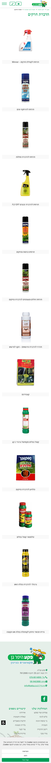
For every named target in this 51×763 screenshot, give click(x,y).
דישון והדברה (42, 729)
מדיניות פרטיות (20, 733)
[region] (25, 10)
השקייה (44, 725)
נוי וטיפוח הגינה (41, 721)
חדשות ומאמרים (19, 721)
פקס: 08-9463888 (37, 681)
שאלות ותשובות (19, 716)
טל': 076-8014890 (37, 677)
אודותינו (22, 712)
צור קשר (22, 729)
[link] (25, 4)
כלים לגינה (43, 716)
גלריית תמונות (20, 725)
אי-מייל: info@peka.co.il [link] (34, 685)
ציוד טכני (43, 733)
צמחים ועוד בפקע (40, 712)
